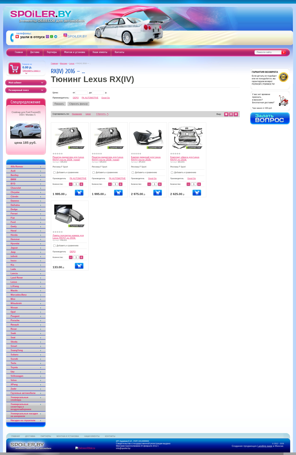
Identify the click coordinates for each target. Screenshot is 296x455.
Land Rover (17, 277)
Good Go (105, 98)
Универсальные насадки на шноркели (24, 414)
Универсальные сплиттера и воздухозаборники (21, 407)
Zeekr (13, 388)
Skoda (14, 341)
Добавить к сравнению (67, 172)
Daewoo (15, 200)
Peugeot (15, 316)
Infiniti (14, 256)
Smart (14, 346)
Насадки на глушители (23, 420)
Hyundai (15, 243)
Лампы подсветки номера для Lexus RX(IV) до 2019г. (68, 236)
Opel (13, 312)
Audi (13, 171)
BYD (13, 183)
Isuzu (13, 260)
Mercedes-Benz (19, 294)
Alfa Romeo (17, 166)
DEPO (76, 98)
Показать (59, 104)
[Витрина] (231, 114)
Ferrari (14, 213)
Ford (13, 222)
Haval (13, 230)
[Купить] (79, 193)
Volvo (14, 380)
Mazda (14, 290)
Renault (15, 324)
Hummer (15, 239)
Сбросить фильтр (78, 104)
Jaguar (14, 247)
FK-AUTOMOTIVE (90, 98)
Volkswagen (17, 376)
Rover (14, 329)
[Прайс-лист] (236, 114)
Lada (13, 269)
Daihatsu (15, 205)
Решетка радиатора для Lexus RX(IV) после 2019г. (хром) (68, 158)
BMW (13, 179)
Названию (77, 114)
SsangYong (17, 350)
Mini (13, 299)
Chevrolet (16, 188)
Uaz (13, 371)
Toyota (14, 367)
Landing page (264, 446)
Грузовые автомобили (23, 393)
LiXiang (15, 286)
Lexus (14, 282)
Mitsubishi (16, 303)
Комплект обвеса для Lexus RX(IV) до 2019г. (184, 158)
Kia (12, 265)
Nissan (14, 307)
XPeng (14, 384)
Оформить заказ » (31, 71)
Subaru (14, 354)
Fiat (13, 218)
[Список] (226, 114)
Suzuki (14, 359)
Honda (14, 235)
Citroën (14, 196)
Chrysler (15, 192)
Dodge (14, 209)
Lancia (14, 273)
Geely (14, 226)
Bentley (14, 175)
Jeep (13, 252)
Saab (13, 333)
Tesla (13, 363)
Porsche (15, 320)
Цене (88, 114)
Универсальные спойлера (19, 398)
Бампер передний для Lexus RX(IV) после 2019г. (146, 158)
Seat (13, 337)
